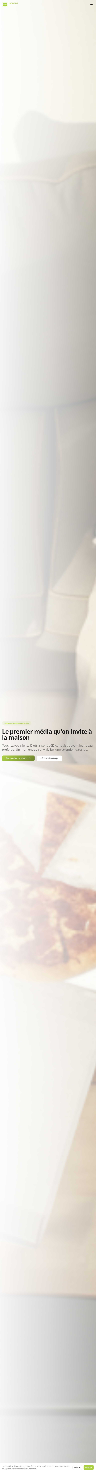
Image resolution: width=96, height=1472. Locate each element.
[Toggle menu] (91, 4)
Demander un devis (16, 758)
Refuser (77, 1467)
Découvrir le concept (49, 758)
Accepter (88, 1467)
